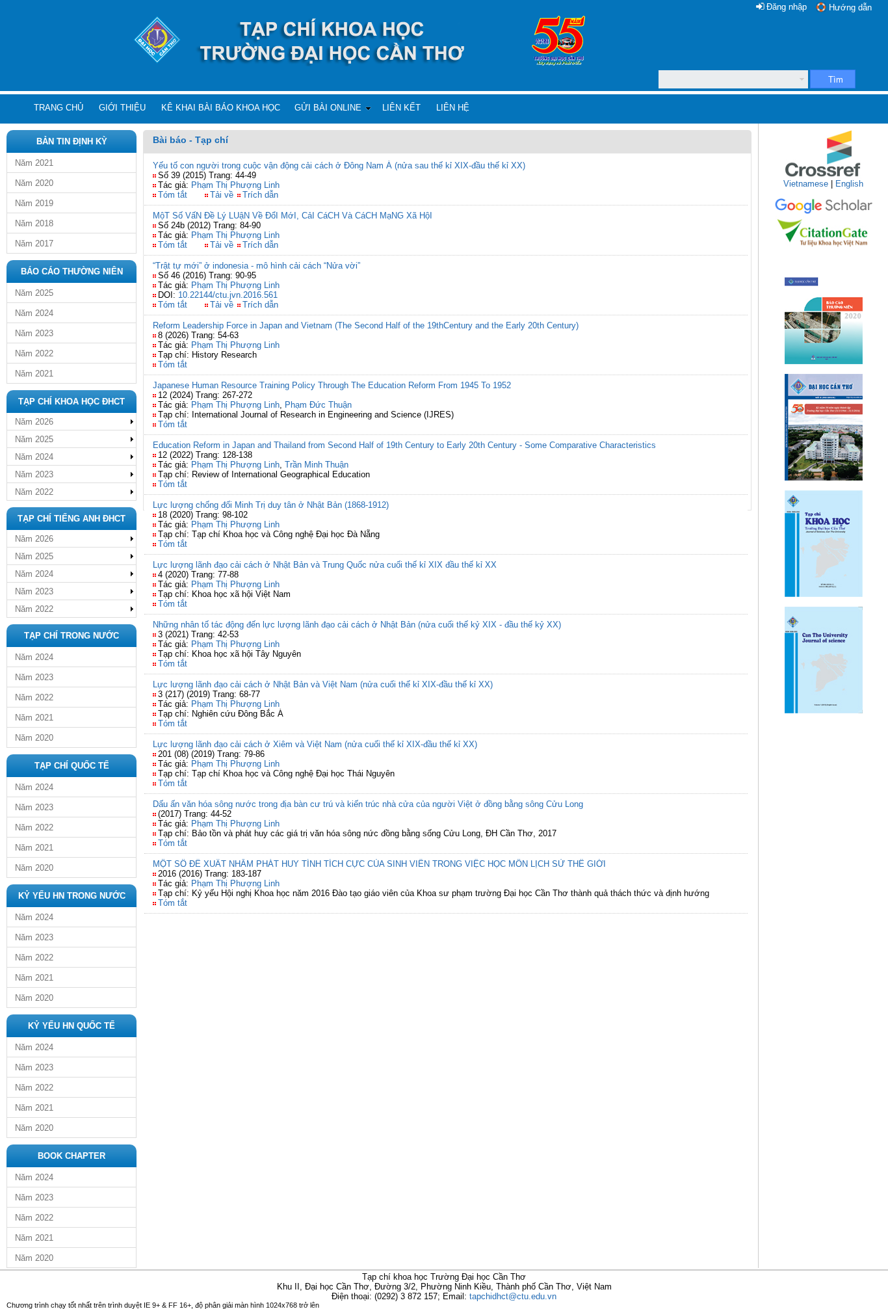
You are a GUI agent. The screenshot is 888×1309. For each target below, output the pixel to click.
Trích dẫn (260, 195)
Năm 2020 (34, 183)
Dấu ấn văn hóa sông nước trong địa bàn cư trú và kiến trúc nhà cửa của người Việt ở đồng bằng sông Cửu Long (368, 804)
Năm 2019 (34, 203)
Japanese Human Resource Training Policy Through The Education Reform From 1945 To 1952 (332, 385)
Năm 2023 (34, 333)
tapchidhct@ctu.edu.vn (512, 1296)
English (849, 184)
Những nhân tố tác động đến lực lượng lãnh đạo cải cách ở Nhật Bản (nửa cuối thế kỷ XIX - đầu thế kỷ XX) (357, 624)
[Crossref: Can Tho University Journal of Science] (824, 176)
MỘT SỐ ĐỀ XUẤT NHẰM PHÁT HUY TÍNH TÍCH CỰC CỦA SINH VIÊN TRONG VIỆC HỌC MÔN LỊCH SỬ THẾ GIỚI (379, 864)
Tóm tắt (172, 195)
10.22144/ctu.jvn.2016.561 (228, 295)
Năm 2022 (34, 353)
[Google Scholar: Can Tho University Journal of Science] (823, 212)
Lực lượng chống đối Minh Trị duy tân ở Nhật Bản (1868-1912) (271, 505)
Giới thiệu (122, 107)
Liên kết (401, 107)
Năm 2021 (34, 163)
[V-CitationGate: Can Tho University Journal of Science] (823, 251)
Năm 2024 (34, 313)
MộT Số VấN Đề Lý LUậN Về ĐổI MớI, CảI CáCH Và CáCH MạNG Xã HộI (292, 215)
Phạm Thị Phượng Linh (235, 185)
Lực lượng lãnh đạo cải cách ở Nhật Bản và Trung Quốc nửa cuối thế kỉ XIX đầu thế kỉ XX (325, 565)
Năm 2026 (34, 422)
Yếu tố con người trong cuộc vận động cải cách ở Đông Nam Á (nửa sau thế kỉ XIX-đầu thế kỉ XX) (339, 165)
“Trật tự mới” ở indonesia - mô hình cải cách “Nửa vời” (256, 266)
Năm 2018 (34, 223)
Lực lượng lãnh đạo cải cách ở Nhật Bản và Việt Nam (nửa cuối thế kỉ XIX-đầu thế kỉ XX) (323, 684)
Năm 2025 (34, 293)
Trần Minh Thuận (316, 464)
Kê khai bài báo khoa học (220, 107)
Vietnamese (805, 184)
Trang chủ (58, 107)
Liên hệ (452, 107)
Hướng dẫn (850, 7)
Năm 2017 (34, 243)
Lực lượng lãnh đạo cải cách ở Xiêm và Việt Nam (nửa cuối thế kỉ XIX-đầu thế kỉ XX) (315, 744)
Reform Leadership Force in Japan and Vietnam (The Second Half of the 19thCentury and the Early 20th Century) (366, 325)
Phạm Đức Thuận (318, 405)
